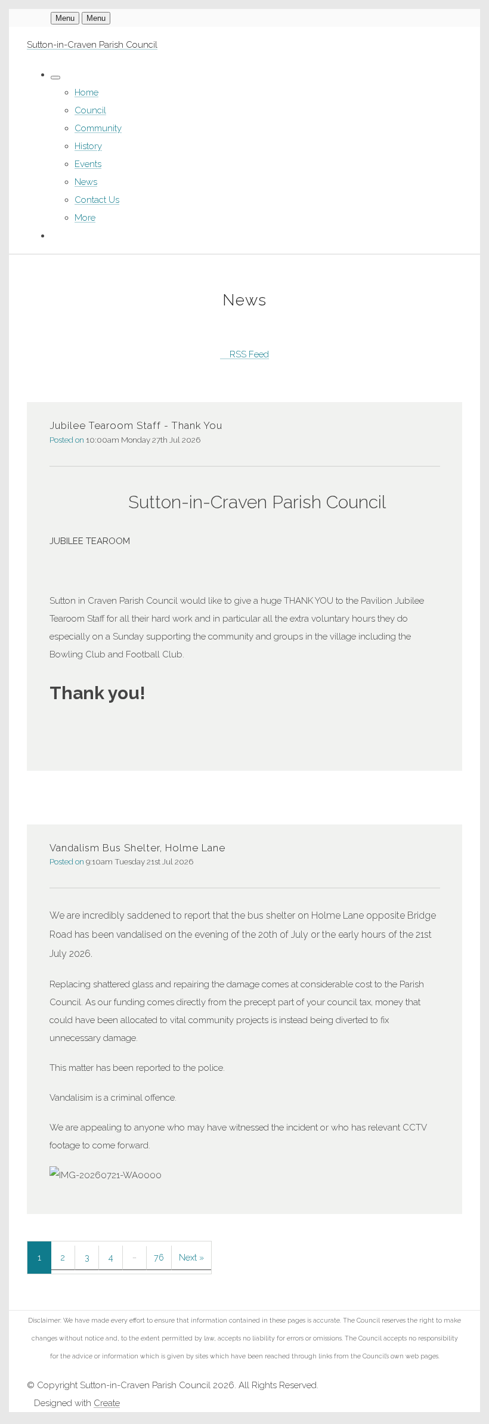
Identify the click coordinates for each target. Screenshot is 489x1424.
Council (90, 110)
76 (159, 1257)
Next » (191, 1257)
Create (107, 1403)
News (86, 182)
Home (86, 92)
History (88, 146)
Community (98, 128)
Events (88, 164)
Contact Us (97, 199)
